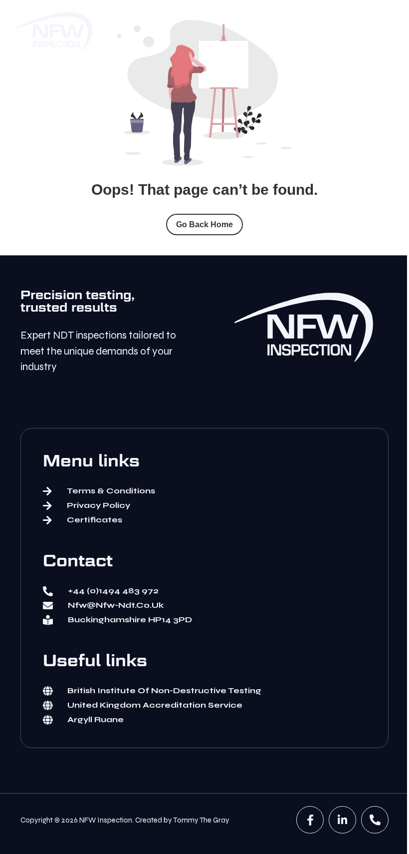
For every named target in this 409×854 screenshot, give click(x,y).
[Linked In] (342, 820)
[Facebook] (310, 820)
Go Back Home (204, 224)
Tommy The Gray (201, 820)
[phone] (375, 820)
